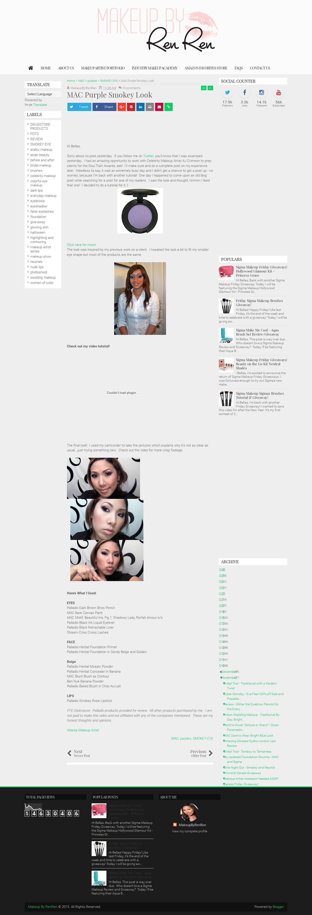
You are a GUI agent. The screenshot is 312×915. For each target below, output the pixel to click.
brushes (36, 171)
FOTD (34, 134)
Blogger (278, 907)
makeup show (40, 256)
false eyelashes (42, 211)
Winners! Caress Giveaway (244, 773)
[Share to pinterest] (131, 107)
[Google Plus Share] (122, 107)
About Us (66, 68)
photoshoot (38, 272)
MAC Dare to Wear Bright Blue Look (250, 735)
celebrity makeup (43, 176)
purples (185, 738)
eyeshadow (38, 206)
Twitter (148, 156)
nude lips (37, 267)
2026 (223, 570)
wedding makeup (43, 277)
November (231, 678)
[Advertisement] (253, 183)
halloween (37, 232)
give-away (37, 222)
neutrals (36, 262)
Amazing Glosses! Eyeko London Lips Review (251, 743)
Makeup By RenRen (42, 907)
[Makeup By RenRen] (31, 68)
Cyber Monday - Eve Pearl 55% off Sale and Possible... (255, 696)
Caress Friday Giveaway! (242, 784)
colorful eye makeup (39, 183)
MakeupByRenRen (192, 825)
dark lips (36, 190)
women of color (41, 283)
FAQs (239, 68)
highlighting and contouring (41, 240)
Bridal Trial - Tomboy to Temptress (249, 751)
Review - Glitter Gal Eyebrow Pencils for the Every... (253, 706)
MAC (174, 738)
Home (46, 68)
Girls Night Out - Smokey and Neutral (251, 767)
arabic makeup (41, 150)
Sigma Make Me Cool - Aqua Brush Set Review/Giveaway (257, 332)
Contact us (260, 68)
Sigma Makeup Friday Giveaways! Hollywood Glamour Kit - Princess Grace (261, 271)
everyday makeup (43, 196)
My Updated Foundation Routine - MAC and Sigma (253, 759)
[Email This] (159, 107)
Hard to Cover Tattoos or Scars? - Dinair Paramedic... (253, 727)
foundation (38, 217)
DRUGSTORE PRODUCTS (40, 126)
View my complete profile (189, 831)
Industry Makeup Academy (154, 68)
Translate (40, 105)
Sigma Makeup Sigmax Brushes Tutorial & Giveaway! (260, 395)
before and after (42, 160)
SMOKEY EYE (203, 738)
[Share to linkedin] (140, 107)
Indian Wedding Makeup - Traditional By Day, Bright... (253, 717)
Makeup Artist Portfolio (102, 68)
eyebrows (37, 201)
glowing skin (39, 227)
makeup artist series (40, 249)
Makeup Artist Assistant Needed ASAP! (252, 778)
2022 (223, 594)
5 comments (131, 88)
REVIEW (36, 139)
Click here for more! (81, 245)
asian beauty (39, 155)
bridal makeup (40, 165)
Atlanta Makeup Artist (83, 730)
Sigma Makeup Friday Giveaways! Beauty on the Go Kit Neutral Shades (261, 363)
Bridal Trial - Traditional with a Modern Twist (252, 686)
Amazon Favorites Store (206, 68)
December (231, 672)
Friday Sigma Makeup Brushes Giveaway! (259, 302)
